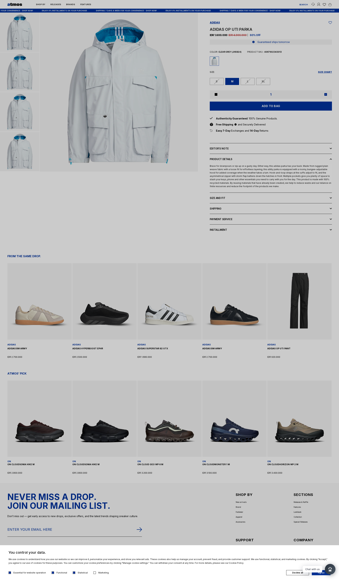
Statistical (83, 572)
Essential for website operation (29, 572)
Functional (61, 572)
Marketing (103, 572)
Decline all (297, 572)
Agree (321, 572)
